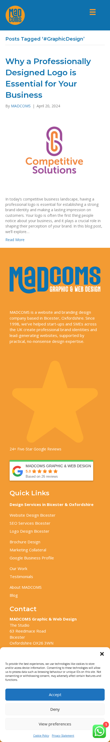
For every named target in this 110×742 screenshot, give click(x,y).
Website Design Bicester (33, 515)
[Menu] (92, 12)
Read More (15, 239)
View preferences (55, 724)
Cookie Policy (41, 735)
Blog (14, 595)
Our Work (18, 568)
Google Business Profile (32, 557)
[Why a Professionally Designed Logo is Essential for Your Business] (55, 152)
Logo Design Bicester (29, 531)
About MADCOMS (26, 587)
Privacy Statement (63, 735)
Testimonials (21, 576)
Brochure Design (25, 541)
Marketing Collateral (28, 549)
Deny (55, 709)
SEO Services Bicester (30, 523)
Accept (55, 694)
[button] (102, 654)
